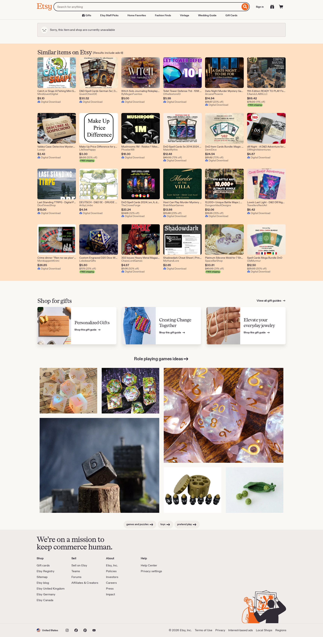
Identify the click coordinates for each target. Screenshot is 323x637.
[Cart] (281, 6)
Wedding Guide (207, 15)
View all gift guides (269, 300)
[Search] (245, 6)
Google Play (77, 612)
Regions (280, 630)
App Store (49, 612)
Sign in (260, 6)
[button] (47, 630)
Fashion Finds (163, 15)
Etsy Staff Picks (109, 15)
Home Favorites (136, 15)
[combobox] (147, 6)
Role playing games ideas (158, 358)
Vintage (184, 15)
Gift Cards (231, 15)
